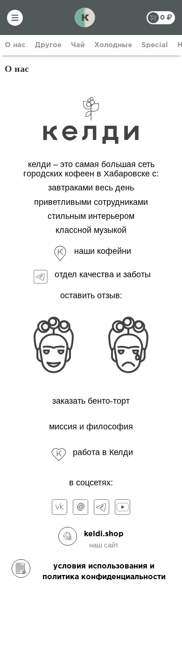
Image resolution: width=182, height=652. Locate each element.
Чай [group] (78, 45)
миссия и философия (91, 426)
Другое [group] (48, 45)
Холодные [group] (113, 45)
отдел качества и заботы (103, 274)
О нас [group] (15, 45)
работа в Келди (103, 452)
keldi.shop (104, 534)
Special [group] (154, 45)
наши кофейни (102, 251)
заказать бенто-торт (91, 401)
